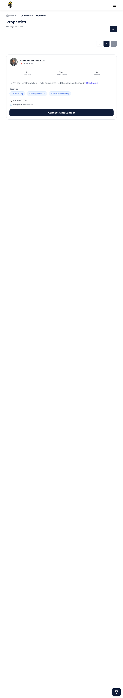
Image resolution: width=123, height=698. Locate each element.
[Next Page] (114, 44)
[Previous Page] (99, 44)
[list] (113, 29)
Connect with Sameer (61, 112)
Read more (92, 83)
